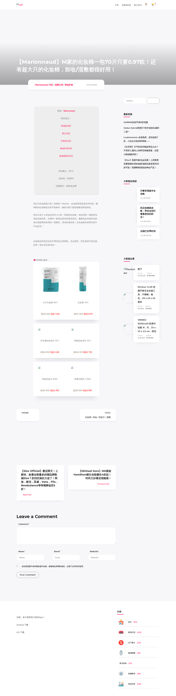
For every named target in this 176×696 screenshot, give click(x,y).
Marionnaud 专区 (44, 84)
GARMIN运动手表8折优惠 (136, 122)
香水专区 (66, 133)
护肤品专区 (66, 141)
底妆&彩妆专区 (66, 156)
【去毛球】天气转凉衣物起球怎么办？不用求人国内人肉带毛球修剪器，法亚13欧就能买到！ (141, 150)
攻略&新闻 (126, 4)
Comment (23, 524)
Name (21, 551)
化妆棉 (88, 417)
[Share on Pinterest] (33, 417)
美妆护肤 (69, 84)
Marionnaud (69, 111)
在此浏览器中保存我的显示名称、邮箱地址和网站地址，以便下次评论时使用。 (53, 566)
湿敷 (109, 417)
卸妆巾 (102, 417)
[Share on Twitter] (28, 417)
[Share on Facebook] (23, 417)
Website (94, 551)
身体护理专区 (66, 148)
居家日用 (59, 84)
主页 (117, 4)
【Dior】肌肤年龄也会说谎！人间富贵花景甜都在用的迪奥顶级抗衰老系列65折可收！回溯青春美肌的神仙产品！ (141, 164)
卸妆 (95, 417)
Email (57, 551)
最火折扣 (138, 4)
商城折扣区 (66, 126)
